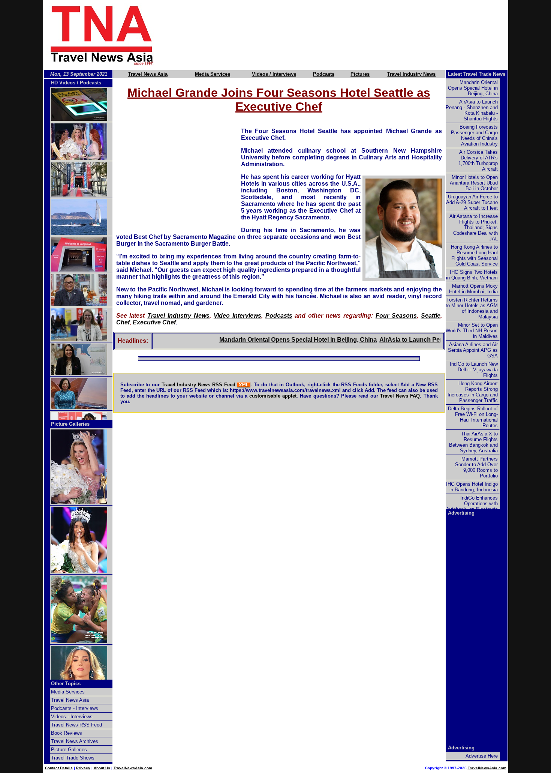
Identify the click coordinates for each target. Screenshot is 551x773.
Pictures (360, 74)
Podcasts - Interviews (74, 708)
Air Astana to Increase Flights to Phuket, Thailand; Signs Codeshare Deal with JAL (473, 227)
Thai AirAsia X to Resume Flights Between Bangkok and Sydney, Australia (473, 442)
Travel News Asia (148, 74)
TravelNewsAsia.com (133, 768)
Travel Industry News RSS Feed (198, 384)
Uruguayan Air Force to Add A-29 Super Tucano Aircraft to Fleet (472, 202)
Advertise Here (482, 756)
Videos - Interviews (72, 716)
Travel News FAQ (400, 396)
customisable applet (272, 396)
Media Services (212, 74)
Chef (123, 322)
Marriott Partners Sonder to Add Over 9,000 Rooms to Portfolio (476, 467)
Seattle (430, 315)
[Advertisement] (343, 35)
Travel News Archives (74, 741)
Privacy (83, 768)
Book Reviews (66, 733)
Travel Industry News (411, 74)
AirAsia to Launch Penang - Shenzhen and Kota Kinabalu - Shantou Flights (472, 110)
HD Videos (63, 83)
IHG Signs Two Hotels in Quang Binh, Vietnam (472, 275)
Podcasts (323, 74)
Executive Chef (154, 322)
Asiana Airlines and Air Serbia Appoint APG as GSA (473, 350)
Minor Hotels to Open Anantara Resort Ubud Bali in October (474, 182)
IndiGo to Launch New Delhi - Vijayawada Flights (474, 369)
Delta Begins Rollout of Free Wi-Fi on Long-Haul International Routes (473, 417)
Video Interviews (237, 315)
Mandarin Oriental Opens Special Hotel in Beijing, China (284, 339)
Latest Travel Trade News (476, 74)
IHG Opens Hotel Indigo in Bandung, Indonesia (472, 486)
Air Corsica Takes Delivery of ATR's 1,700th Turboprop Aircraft (478, 160)
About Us (102, 768)
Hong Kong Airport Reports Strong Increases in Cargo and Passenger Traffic (473, 392)
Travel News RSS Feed (76, 725)
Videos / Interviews (274, 74)
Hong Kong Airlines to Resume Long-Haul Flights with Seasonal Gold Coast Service (474, 255)
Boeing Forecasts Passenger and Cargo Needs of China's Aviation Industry (474, 135)
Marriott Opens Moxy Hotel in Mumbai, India (473, 288)
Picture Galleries (70, 424)
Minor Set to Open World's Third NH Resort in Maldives (472, 330)
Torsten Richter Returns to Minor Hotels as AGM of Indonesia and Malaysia (472, 308)
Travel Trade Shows (72, 758)
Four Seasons (396, 315)
